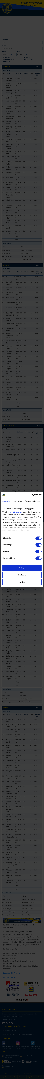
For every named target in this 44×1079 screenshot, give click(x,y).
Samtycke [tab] (6, 501)
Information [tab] (17, 501)
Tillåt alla (22, 568)
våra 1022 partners (15, 512)
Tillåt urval (22, 575)
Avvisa (22, 582)
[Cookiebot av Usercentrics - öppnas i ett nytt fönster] (32, 495)
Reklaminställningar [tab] (32, 501)
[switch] (38, 545)
